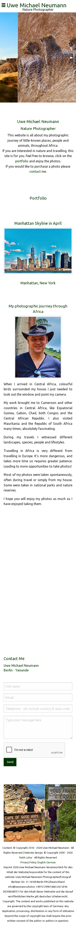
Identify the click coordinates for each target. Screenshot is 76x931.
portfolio (21, 161)
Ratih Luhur (25, 857)
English (41, 862)
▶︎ (73, 57)
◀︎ (6, 57)
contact (35, 171)
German (51, 862)
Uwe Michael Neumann (38, 5)
